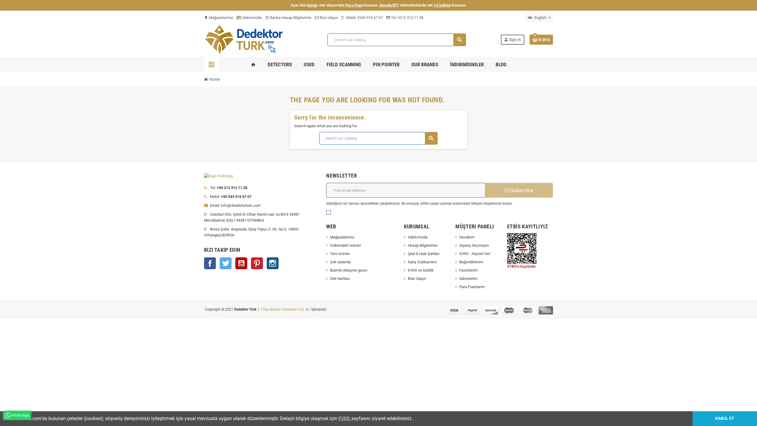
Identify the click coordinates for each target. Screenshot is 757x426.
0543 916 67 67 (370, 17)
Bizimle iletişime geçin (348, 270)
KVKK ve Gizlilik (421, 270)
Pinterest (257, 263)
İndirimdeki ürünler (345, 245)
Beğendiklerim (471, 262)
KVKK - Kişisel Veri (474, 253)
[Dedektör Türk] (248, 39)
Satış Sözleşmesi (422, 262)
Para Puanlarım (472, 287)
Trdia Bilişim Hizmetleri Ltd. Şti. (286, 309)
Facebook (210, 263)
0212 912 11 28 (410, 17)
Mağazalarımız (218, 17)
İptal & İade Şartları (423, 253)
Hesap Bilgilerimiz (423, 245)
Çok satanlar (340, 262)
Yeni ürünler (340, 253)
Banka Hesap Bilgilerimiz (288, 17)
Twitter (226, 263)
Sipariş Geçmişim (474, 245)
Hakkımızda (251, 17)
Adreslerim (468, 278)
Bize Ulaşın (328, 17)
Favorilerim (468, 270)
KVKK (344, 418)
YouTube (241, 263)
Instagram (273, 263)
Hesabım (466, 237)
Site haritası (340, 278)
